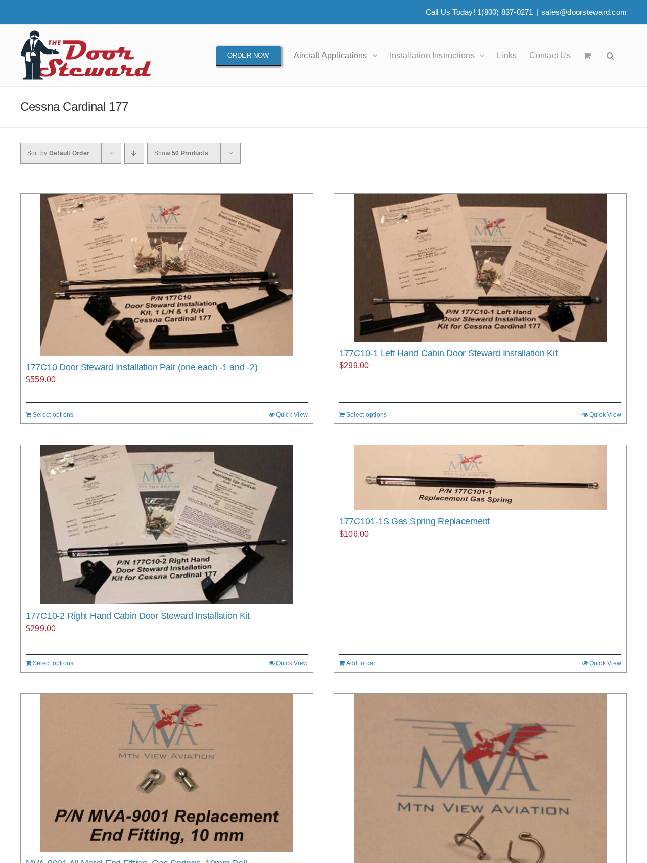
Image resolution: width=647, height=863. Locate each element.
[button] (610, 55)
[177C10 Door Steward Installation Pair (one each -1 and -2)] (167, 275)
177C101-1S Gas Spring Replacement (414, 521)
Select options (53, 414)
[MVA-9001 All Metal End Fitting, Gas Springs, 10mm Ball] (167, 773)
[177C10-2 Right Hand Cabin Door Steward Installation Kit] (167, 524)
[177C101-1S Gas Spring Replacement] (480, 477)
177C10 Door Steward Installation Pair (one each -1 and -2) (141, 367)
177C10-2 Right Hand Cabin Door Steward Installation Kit (138, 616)
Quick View (292, 414)
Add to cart (361, 663)
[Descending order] (134, 153)
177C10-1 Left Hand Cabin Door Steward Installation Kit (448, 353)
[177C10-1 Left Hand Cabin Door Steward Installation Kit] (480, 268)
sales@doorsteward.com (584, 12)
